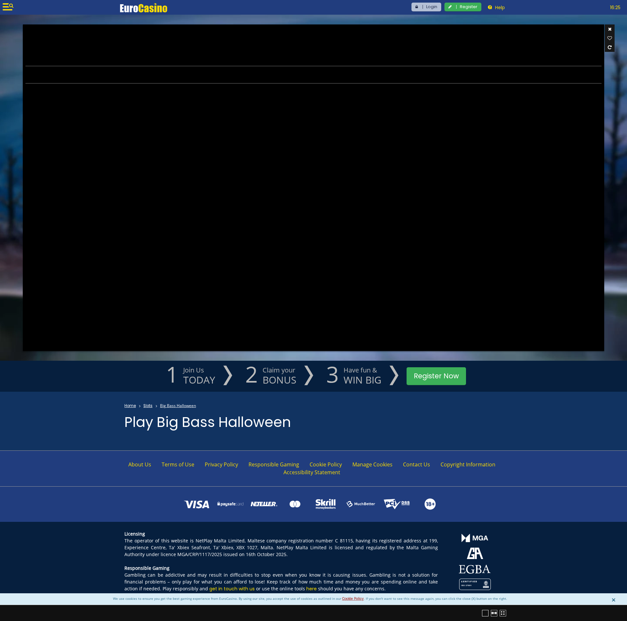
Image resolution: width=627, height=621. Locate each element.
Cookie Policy (353, 599)
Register (468, 7)
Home (130, 405)
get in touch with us (232, 588)
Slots (148, 405)
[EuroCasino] (143, 7)
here (311, 588)
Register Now (436, 376)
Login (431, 7)
